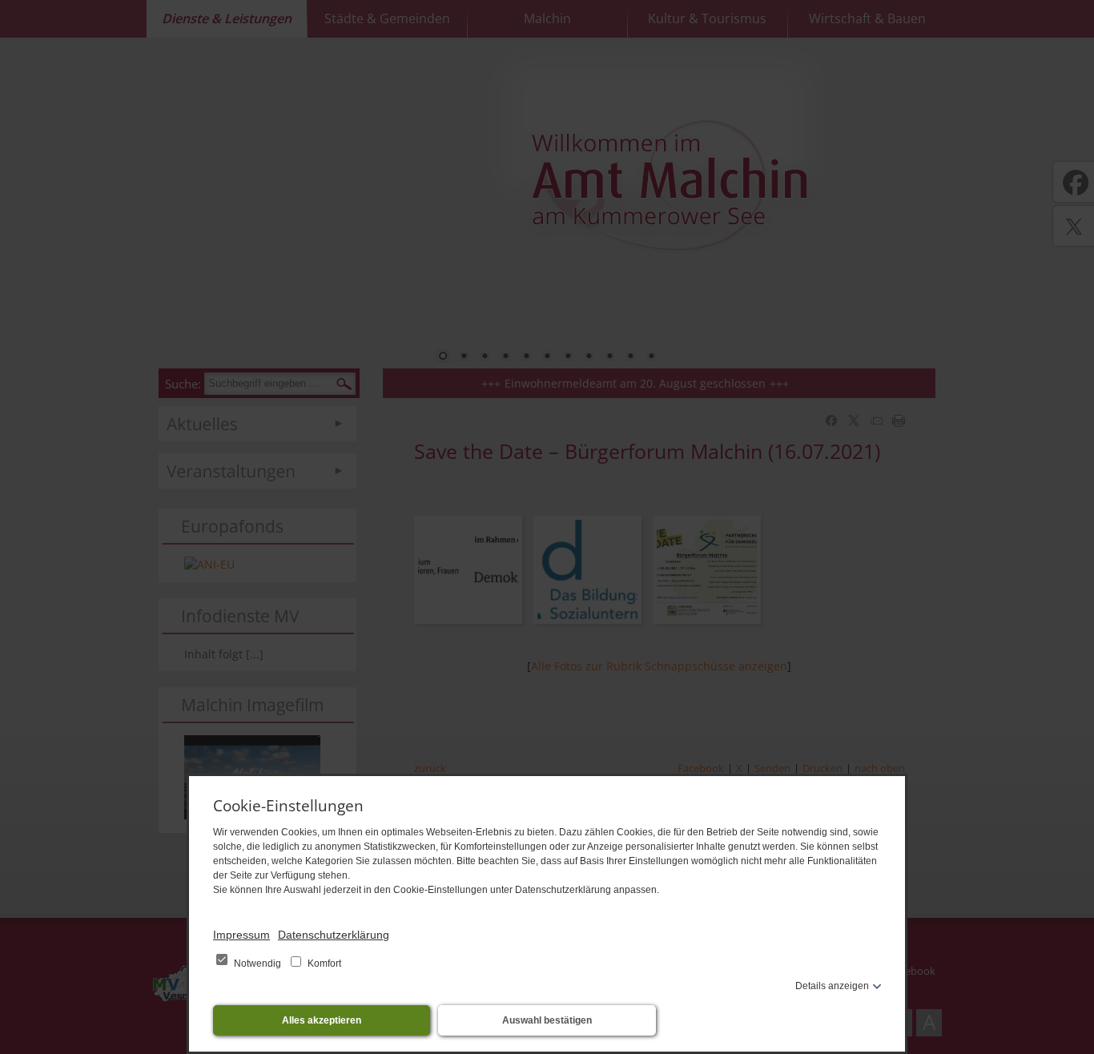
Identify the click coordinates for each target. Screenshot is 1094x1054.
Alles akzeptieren (321, 1020)
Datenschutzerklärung (333, 934)
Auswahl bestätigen (547, 1020)
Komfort (323, 963)
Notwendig (257, 963)
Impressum (241, 934)
